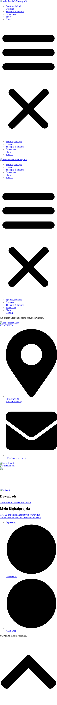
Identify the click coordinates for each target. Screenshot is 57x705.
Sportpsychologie (14, 6)
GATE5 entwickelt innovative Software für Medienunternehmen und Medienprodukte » (20, 516)
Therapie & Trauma (15, 11)
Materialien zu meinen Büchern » (15, 502)
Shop (8, 16)
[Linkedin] (7, 463)
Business (10, 9)
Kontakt (9, 19)
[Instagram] (5, 490)
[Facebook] (7, 465)
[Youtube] (11, 469)
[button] (28, 80)
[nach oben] (28, 703)
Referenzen (11, 14)
